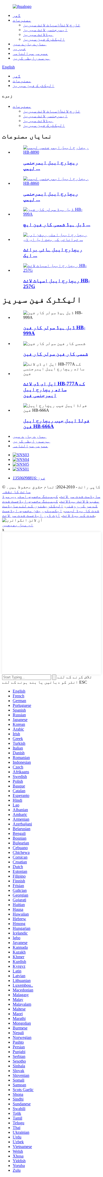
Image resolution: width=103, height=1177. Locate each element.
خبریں (19, 48)
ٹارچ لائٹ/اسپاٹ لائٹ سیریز (51, 25)
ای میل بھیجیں (17, 525)
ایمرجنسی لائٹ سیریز (45, 29)
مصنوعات (22, 20)
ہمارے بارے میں (29, 44)
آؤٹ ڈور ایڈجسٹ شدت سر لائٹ (31, 515)
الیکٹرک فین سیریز (44, 39)
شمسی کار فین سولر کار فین (55, 354)
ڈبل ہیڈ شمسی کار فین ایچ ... (56, 224)
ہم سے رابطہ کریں (31, 58)
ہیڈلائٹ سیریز (38, 34)
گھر (17, 15)
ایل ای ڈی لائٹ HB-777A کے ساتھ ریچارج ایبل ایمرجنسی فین (54, 389)
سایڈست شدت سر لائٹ (80, 496)
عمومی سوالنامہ (30, 53)
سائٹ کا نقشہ (16, 491)
